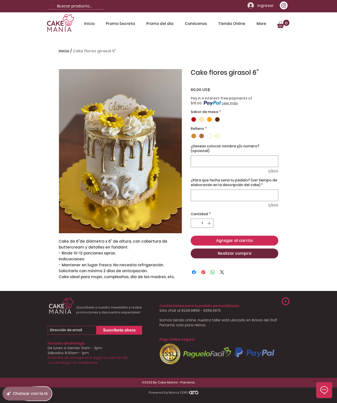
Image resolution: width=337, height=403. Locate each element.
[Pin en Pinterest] (203, 272)
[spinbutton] (202, 223)
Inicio (64, 51)
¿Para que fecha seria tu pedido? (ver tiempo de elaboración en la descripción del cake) (234, 183)
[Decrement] (194, 223)
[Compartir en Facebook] (194, 272)
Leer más (230, 103)
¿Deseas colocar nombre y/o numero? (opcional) (225, 149)
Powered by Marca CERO (168, 392)
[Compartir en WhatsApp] (213, 272)
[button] (283, 24)
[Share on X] (222, 272)
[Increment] (209, 223)
